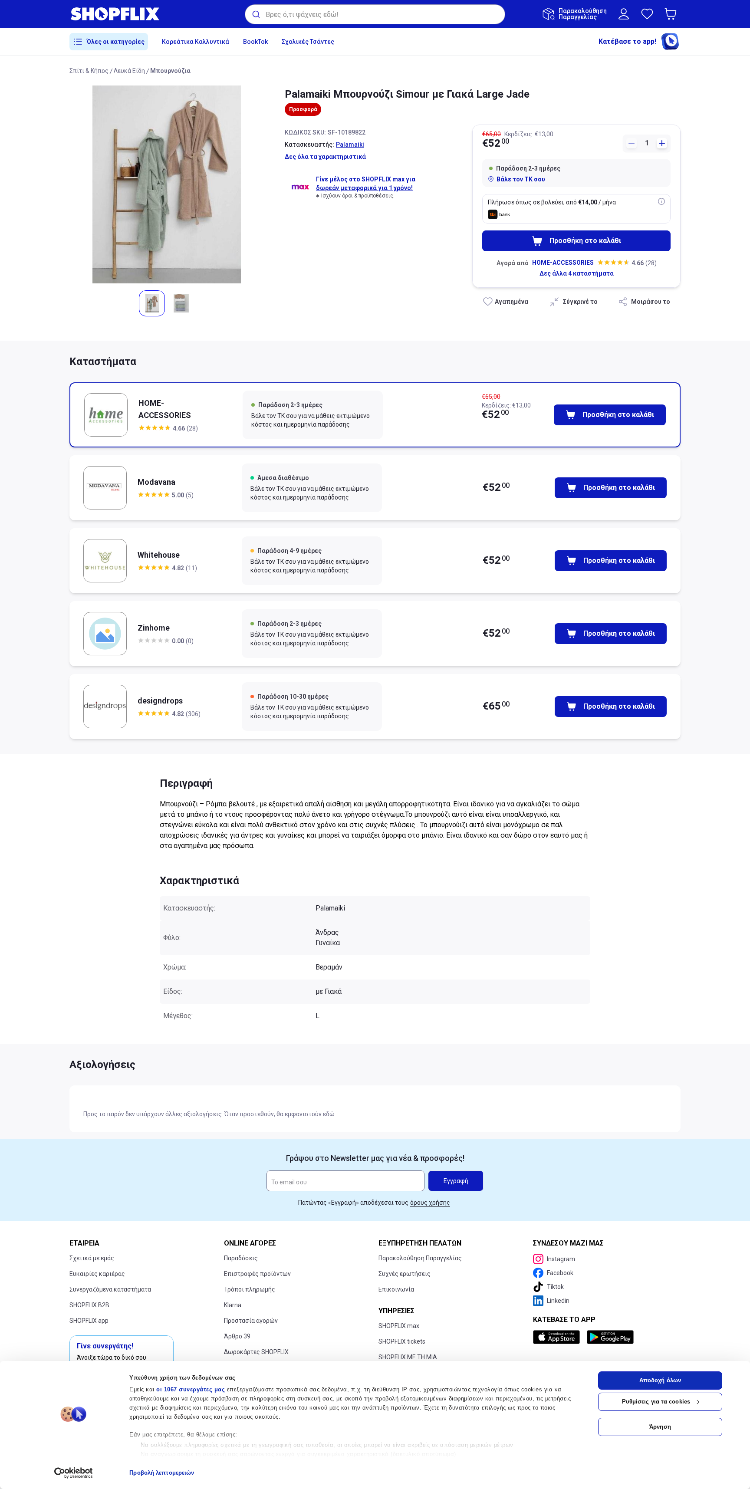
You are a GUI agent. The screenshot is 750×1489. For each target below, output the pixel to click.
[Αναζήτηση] (255, 14)
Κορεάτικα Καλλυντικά (195, 41)
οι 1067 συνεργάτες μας (190, 1389)
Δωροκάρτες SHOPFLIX (256, 1351)
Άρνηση (660, 1426)
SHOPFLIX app (89, 1320)
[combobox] (375, 14)
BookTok (255, 41)
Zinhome (154, 627)
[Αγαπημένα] (647, 13)
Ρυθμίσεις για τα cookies (656, 1401)
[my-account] (623, 13)
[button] (672, 13)
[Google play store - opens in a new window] (610, 1337)
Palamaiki (350, 144)
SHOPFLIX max (398, 1325)
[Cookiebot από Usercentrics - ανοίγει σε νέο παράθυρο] (74, 1473)
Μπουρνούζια (170, 70)
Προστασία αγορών (251, 1320)
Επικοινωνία (396, 1289)
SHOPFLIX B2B (89, 1305)
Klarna (232, 1305)
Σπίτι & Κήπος (89, 70)
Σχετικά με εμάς (91, 1258)
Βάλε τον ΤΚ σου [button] (521, 179)
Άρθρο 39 (237, 1336)
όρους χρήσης (430, 1202)
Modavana (156, 481)
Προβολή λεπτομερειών (161, 1472)
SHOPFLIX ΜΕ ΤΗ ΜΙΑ (407, 1357)
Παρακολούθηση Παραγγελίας (420, 1258)
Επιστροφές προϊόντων (257, 1273)
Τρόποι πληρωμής (249, 1289)
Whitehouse (159, 554)
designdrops (160, 700)
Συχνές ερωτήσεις (404, 1273)
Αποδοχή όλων (660, 1380)
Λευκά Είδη (129, 70)
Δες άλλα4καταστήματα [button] (576, 273)
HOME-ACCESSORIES (563, 262)
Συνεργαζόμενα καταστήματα (110, 1289)
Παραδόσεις (241, 1258)
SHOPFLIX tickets (401, 1341)
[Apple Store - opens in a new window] (558, 1337)
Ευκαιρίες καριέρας (97, 1273)
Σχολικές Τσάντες (308, 41)
